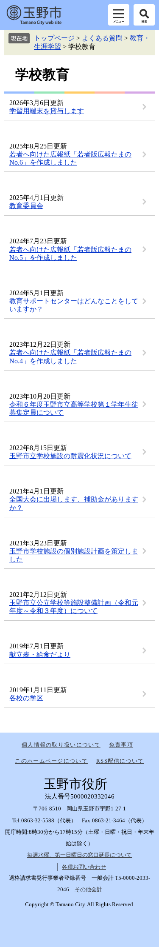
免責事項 (121, 745)
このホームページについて (51, 761)
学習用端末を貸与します (46, 110)
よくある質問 (102, 38)
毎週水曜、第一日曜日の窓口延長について (79, 855)
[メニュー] (118, 15)
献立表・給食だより (39, 654)
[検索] (144, 15)
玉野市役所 (33, 15)
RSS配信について (120, 761)
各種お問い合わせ (84, 867)
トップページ (54, 38)
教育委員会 (26, 205)
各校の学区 (26, 698)
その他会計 (88, 889)
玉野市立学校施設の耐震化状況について (70, 455)
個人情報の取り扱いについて (61, 745)
